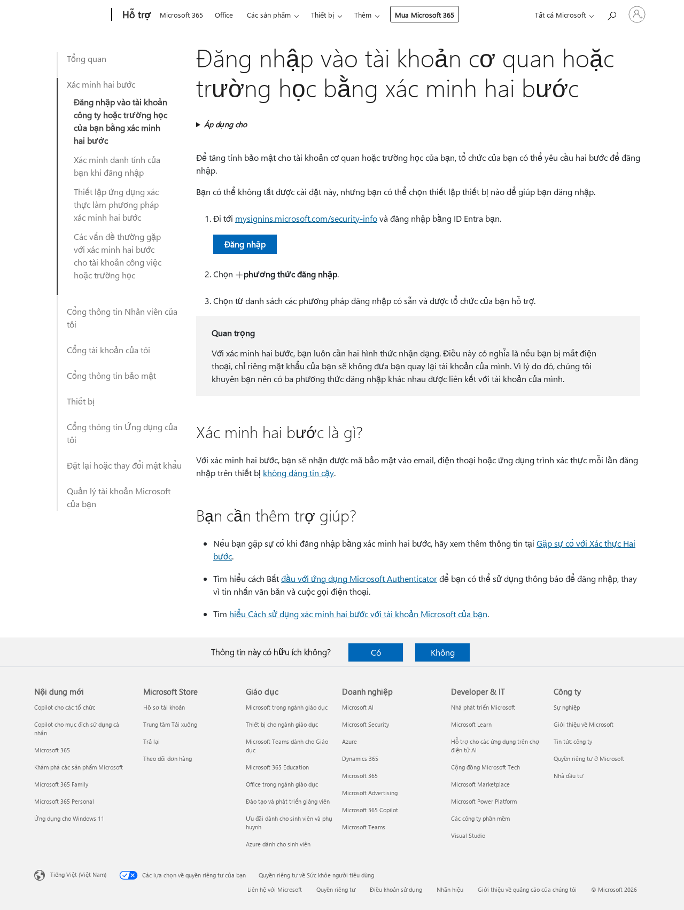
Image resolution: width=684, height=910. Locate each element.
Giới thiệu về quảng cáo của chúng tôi (527, 889)
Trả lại (151, 741)
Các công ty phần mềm (480, 818)
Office (224, 14)
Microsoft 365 (181, 14)
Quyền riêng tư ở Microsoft (589, 759)
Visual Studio (468, 835)
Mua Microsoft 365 (424, 14)
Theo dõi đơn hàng (167, 759)
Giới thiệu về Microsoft (583, 724)
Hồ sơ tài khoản (164, 707)
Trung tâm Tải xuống (170, 724)
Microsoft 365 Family (61, 784)
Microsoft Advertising (370, 793)
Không (443, 652)
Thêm (362, 14)
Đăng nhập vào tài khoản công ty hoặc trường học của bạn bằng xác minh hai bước (120, 121)
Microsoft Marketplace (480, 784)
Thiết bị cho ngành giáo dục (282, 724)
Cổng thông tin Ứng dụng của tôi (122, 433)
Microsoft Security (365, 724)
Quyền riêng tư (335, 889)
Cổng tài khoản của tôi (108, 349)
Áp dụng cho (225, 124)
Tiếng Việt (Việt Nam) (78, 874)
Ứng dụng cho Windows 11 (69, 818)
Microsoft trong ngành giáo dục (287, 707)
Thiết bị (322, 14)
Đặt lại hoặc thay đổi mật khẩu (124, 465)
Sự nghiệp (567, 707)
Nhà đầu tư (568, 776)
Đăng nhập (245, 244)
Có (376, 652)
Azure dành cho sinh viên (278, 844)
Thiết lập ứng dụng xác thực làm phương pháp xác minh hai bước (116, 204)
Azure (349, 741)
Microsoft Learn (471, 724)
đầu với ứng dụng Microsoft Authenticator (359, 578)
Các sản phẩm (269, 14)
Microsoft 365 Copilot (370, 810)
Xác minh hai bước (101, 84)
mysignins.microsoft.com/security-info (306, 218)
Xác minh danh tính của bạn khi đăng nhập (117, 166)
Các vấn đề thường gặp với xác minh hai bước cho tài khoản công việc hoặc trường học (117, 256)
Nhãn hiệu (450, 889)
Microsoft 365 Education (277, 767)
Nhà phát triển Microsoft (483, 707)
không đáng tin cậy (298, 472)
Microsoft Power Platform (484, 801)
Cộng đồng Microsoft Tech (485, 767)
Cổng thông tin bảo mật (111, 375)
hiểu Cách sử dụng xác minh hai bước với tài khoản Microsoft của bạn (358, 613)
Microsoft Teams (363, 827)
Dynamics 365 (360, 759)
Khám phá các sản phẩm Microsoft (78, 767)
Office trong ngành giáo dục (282, 784)
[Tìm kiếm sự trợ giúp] (611, 14)
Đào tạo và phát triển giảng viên (288, 801)
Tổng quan (86, 58)
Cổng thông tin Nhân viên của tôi (122, 318)
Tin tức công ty (573, 741)
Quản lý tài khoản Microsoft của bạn (118, 497)
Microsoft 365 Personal (64, 801)
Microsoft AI (358, 707)
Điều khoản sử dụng (396, 889)
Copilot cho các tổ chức (64, 707)
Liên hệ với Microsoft (274, 889)
